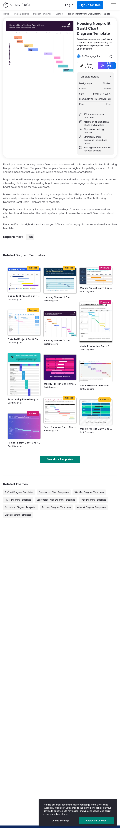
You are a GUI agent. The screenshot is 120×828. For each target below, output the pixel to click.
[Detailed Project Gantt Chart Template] (24, 322)
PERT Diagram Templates (18, 499)
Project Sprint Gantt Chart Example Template (24, 442)
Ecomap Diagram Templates (56, 507)
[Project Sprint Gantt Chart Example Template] (24, 426)
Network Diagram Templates (91, 507)
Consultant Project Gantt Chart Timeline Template (24, 296)
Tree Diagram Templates (93, 499)
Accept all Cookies (96, 820)
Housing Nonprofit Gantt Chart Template (60, 297)
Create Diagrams (21, 14)
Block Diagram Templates (18, 514)
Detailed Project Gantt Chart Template (24, 339)
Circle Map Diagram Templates (21, 507)
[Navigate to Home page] (17, 5)
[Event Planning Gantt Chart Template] (60, 410)
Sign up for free (90, 5)
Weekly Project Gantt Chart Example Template (96, 288)
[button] (86, 65)
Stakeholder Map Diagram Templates (56, 499)
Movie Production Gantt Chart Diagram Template (96, 346)
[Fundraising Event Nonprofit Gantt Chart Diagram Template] (24, 374)
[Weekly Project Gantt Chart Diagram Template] (96, 412)
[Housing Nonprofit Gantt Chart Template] (60, 280)
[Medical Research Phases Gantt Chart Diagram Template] (96, 371)
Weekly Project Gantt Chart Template (60, 383)
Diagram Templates (42, 14)
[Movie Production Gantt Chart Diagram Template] (96, 322)
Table (30, 236)
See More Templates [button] (60, 459)
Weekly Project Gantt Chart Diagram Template (96, 428)
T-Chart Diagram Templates (19, 492)
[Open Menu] (113, 5)
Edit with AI (109, 65)
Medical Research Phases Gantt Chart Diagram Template (96, 385)
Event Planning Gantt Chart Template (60, 427)
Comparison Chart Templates (54, 492)
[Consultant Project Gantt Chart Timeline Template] (24, 280)
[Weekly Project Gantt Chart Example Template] (96, 276)
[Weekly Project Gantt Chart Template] (60, 367)
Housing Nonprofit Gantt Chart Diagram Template (60, 340)
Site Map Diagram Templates (89, 492)
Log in (69, 5)
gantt (58, 14)
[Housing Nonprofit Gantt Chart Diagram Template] (60, 324)
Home (6, 14)
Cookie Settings (60, 820)
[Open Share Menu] (110, 56)
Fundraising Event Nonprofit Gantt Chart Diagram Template (24, 399)
